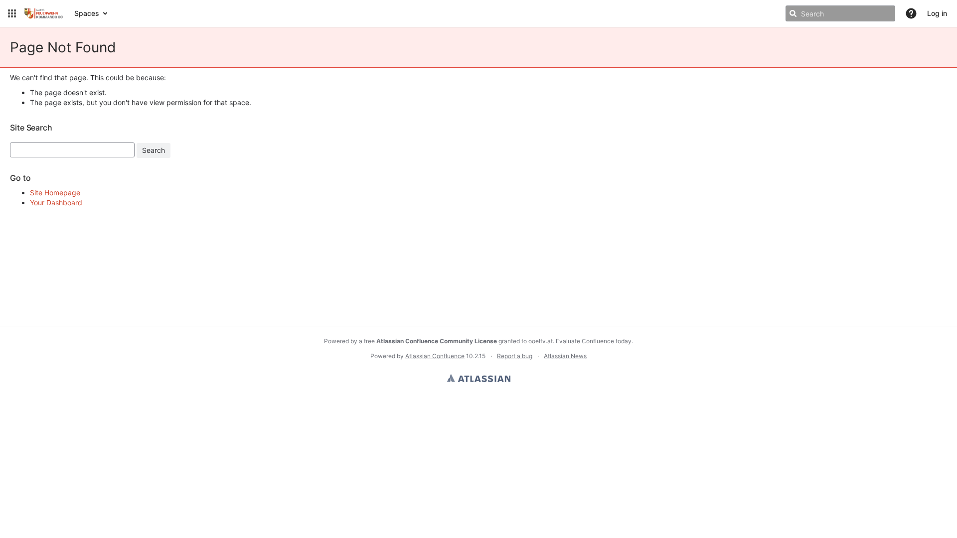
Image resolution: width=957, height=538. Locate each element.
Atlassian (478, 378)
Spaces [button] (86, 13)
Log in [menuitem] (937, 13)
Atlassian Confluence (435, 356)
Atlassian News (565, 356)
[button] (12, 13)
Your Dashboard (56, 202)
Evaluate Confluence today (594, 341)
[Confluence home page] (44, 13)
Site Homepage (55, 192)
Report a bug (514, 356)
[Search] (793, 13)
